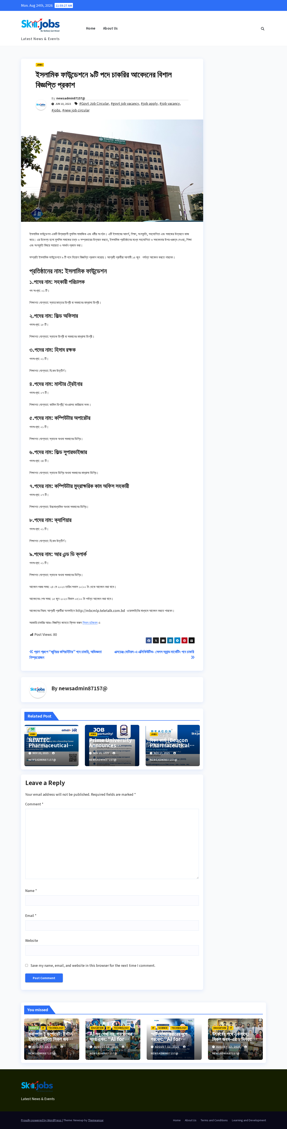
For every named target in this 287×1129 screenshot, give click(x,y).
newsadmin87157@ (70, 98)
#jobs (55, 110)
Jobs (40, 64)
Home (91, 28)
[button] (262, 28)
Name (31, 890)
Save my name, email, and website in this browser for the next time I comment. (92, 965)
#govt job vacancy (125, 103)
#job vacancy (169, 103)
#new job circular (76, 110)
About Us (110, 28)
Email (30, 915)
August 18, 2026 (45, 1046)
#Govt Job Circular (94, 103)
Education (97, 1027)
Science (162, 1027)
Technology (55, 1027)
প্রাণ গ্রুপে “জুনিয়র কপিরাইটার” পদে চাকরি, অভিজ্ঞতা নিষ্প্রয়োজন (65, 654)
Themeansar (95, 1120)
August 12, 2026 (167, 1046)
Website (31, 940)
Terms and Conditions (214, 1120)
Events (34, 1027)
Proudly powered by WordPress (41, 1120)
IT (43, 1027)
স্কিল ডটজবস (90, 622)
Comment (34, 803)
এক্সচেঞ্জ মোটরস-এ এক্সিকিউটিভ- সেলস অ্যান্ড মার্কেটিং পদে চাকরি (154, 651)
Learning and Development (249, 1120)
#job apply (149, 103)
